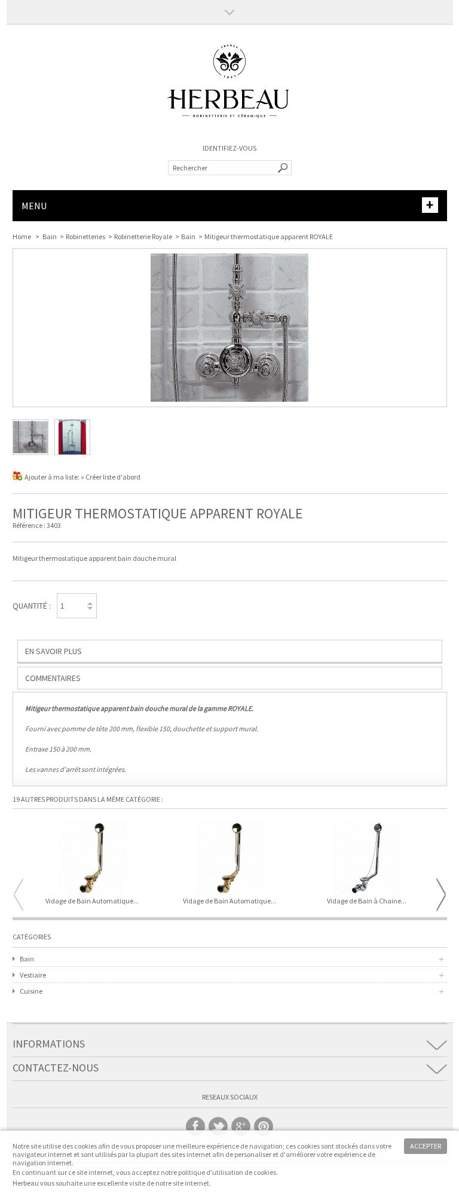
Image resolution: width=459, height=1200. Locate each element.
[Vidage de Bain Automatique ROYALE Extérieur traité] (92, 859)
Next (441, 895)
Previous (19, 895)
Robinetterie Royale (143, 236)
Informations (49, 1044)
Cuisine (31, 991)
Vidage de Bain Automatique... (92, 901)
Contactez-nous (56, 1067)
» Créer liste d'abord (110, 476)
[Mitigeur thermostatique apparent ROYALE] (30, 452)
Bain (49, 236)
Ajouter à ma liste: (53, 476)
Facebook (195, 1126)
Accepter (425, 1145)
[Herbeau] (229, 131)
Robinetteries (85, 236)
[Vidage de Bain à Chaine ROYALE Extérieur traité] (367, 859)
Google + (240, 1126)
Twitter (218, 1126)
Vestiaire (33, 974)
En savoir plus (53, 651)
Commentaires (53, 678)
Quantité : (32, 605)
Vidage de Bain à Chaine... (366, 901)
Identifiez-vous (229, 148)
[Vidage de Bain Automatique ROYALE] (229, 859)
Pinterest (263, 1126)
